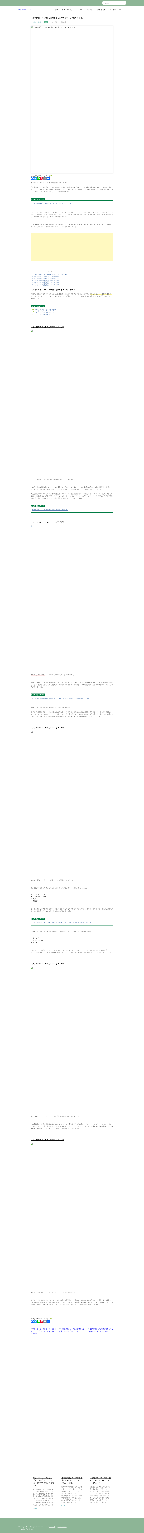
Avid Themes (62, 1527)
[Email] (45, 178)
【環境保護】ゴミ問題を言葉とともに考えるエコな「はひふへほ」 (100, 1480)
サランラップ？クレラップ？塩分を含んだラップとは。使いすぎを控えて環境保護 (43, 1481)
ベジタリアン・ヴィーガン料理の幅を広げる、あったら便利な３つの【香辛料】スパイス (61, 698)
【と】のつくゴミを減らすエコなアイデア (45, 285)
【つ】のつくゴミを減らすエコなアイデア (45, 281)
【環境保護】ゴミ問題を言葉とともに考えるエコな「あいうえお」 (71, 1480)
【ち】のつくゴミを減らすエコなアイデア (45, 278)
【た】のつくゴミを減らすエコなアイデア (45, 276)
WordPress (29, 1529)
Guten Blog (52, 1527)
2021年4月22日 (37, 22)
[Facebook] (32, 178)
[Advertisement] (72, 249)
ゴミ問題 (54, 22)
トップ (55, 10)
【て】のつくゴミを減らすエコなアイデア (45, 283)
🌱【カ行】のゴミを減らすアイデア (44, 312)
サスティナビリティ (68, 10)
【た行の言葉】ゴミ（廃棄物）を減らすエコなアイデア (49, 274)
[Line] (38, 178)
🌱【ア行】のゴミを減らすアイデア (44, 310)
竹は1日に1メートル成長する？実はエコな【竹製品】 (50, 510)
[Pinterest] (41, 178)
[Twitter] (35, 178)
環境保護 (63, 22)
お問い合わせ (101, 10)
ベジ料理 (89, 10)
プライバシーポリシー (117, 10)
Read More (36, 1508)
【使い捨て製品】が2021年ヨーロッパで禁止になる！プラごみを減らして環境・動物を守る (62, 922)
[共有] (48, 178)
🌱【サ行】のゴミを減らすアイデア (44, 314)
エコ (80, 10)
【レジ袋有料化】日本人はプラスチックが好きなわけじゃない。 (53, 203)
